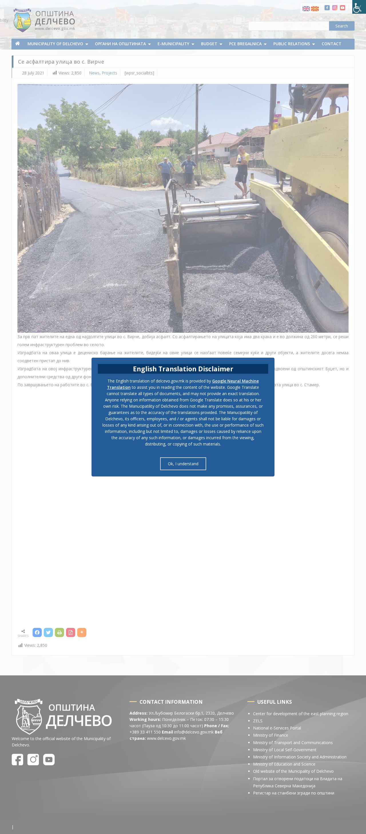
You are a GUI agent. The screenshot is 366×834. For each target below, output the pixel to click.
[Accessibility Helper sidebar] (359, 7)
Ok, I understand (183, 463)
